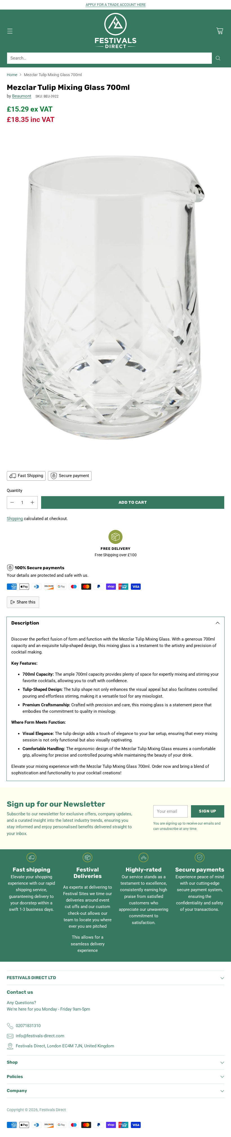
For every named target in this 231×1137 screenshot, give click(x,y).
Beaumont (21, 96)
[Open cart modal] (219, 31)
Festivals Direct (52, 1110)
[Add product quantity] (32, 502)
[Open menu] (9, 31)
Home (12, 74)
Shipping (15, 518)
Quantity (14, 490)
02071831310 (28, 1025)
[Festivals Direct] (115, 31)
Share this (26, 602)
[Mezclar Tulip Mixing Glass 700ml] (115, 297)
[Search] (218, 58)
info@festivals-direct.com (40, 1035)
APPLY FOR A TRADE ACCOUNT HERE (116, 5)
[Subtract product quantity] (12, 502)
